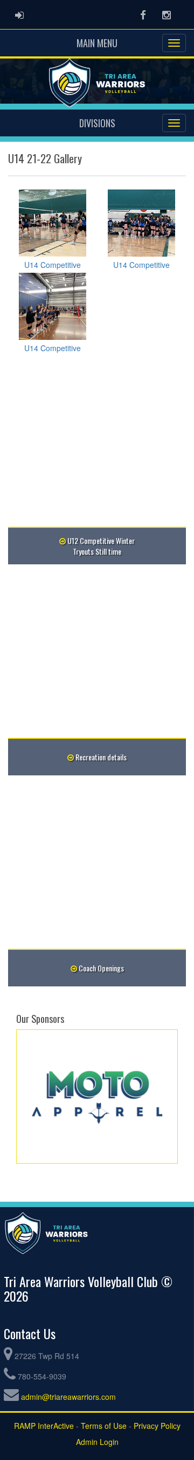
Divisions (97, 123)
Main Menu (97, 43)
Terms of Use (104, 1425)
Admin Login (97, 1441)
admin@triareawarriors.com (68, 1396)
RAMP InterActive (44, 1425)
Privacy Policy (157, 1425)
